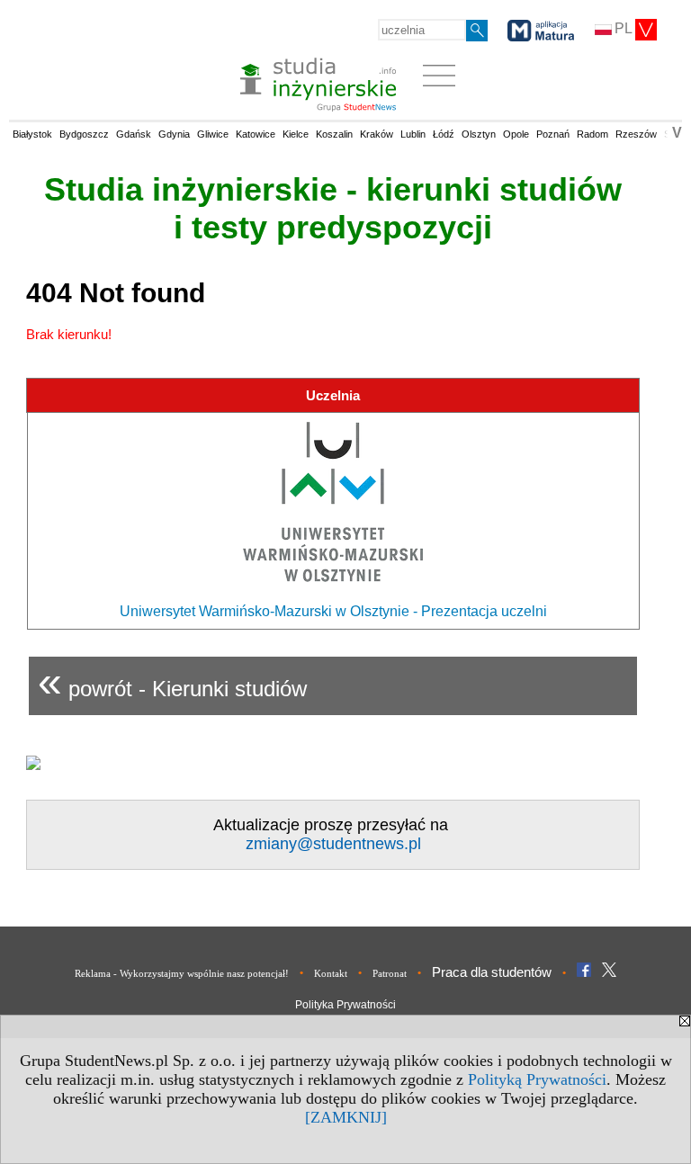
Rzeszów (636, 134)
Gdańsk (133, 134)
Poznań (553, 134)
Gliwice (213, 134)
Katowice (255, 134)
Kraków (376, 134)
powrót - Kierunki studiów (172, 681)
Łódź (443, 134)
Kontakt (330, 973)
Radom (592, 134)
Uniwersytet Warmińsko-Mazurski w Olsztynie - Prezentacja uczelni (333, 611)
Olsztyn (479, 134)
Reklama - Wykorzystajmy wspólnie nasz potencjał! (182, 973)
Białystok (32, 134)
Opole (516, 134)
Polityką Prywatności (537, 1079)
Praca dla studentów (492, 972)
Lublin (413, 134)
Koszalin (334, 134)
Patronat (389, 973)
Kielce (296, 134)
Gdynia (174, 134)
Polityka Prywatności (345, 1004)
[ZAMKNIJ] (346, 1117)
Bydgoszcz (84, 134)
